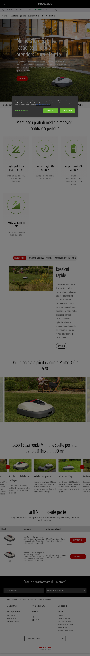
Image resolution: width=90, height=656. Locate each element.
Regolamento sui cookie (43, 104)
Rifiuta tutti (50, 110)
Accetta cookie (67, 110)
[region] (45, 106)
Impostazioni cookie (21, 110)
